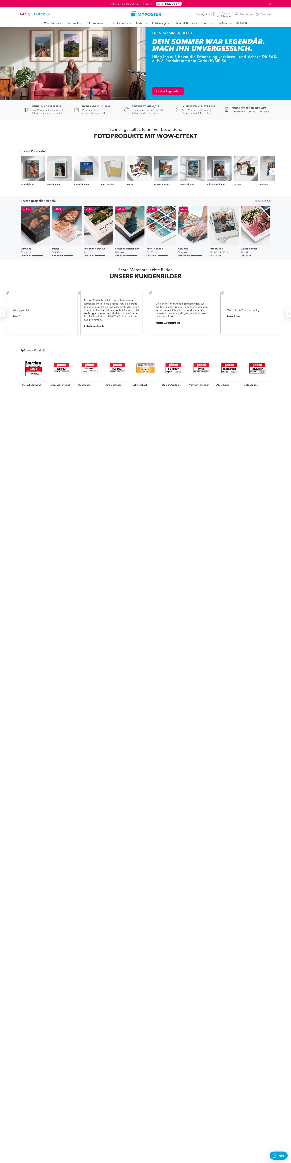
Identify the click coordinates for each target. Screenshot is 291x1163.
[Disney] (224, 23)
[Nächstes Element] (273, 171)
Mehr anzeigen (263, 200)
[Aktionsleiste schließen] (270, 3)
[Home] (145, 14)
